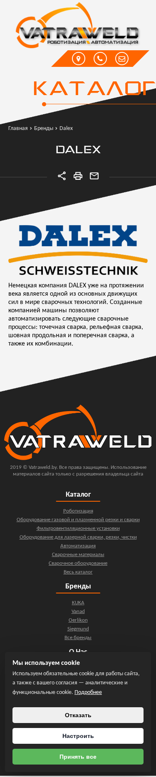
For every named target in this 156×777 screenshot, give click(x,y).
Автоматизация (78, 546)
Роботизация (78, 511)
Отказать (78, 715)
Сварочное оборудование (78, 563)
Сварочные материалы (78, 554)
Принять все (78, 756)
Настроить (78, 736)
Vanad (78, 611)
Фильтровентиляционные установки (78, 528)
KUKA (78, 602)
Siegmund (78, 629)
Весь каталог (78, 572)
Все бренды (78, 637)
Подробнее (88, 692)
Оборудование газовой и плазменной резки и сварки (78, 519)
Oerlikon (78, 620)
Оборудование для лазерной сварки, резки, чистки (78, 537)
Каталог (94, 90)
